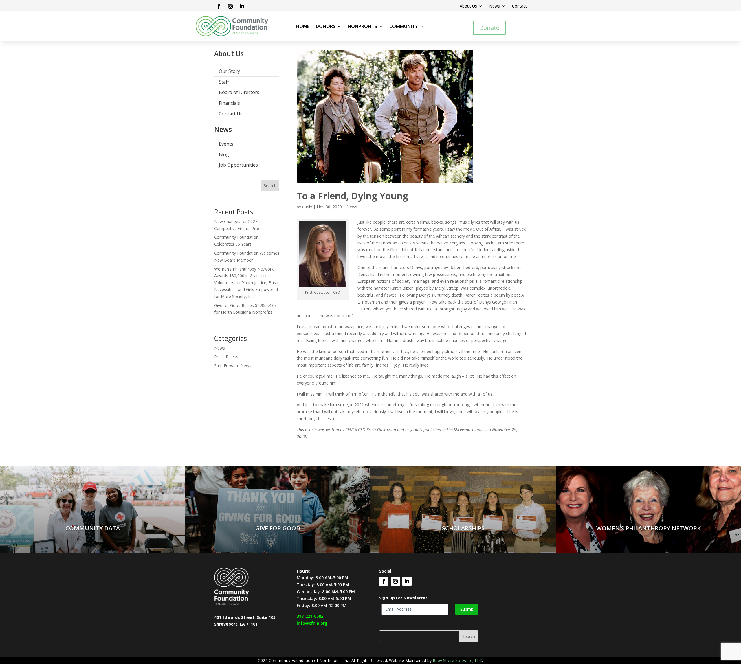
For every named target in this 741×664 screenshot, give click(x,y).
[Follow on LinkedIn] (242, 6)
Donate (489, 28)
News (494, 6)
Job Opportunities (238, 165)
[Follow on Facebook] (218, 6)
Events (226, 144)
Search (270, 185)
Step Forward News (232, 365)
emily (307, 206)
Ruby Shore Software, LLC (457, 660)
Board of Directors (239, 92)
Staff (224, 82)
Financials (229, 103)
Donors (325, 27)
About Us (468, 6)
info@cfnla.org (312, 623)
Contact (519, 6)
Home (302, 27)
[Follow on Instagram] (230, 6)
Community (403, 27)
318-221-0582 (310, 616)
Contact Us (231, 114)
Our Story (229, 71)
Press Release (227, 356)
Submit (466, 609)
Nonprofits (362, 27)
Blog (224, 154)
